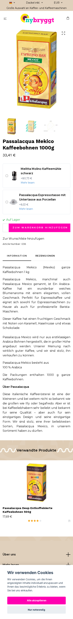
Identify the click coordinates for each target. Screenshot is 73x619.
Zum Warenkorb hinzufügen (40, 227)
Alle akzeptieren (36, 600)
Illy (28, 403)
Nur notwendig (36, 609)
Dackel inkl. (33, 2)
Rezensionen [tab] (45, 255)
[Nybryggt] (37, 19)
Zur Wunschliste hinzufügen (23, 238)
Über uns (9, 554)
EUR (57, 2)
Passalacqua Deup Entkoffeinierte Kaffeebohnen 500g (27, 509)
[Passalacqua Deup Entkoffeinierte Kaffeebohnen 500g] (36, 482)
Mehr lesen (28, 182)
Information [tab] (17, 255)
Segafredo (46, 403)
